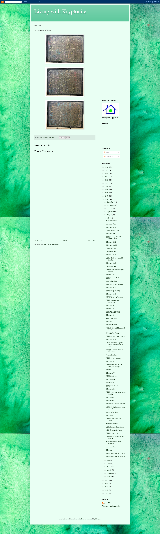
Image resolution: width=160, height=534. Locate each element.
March (109, 470)
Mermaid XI (110, 309)
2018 (107, 193)
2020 (107, 186)
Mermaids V (110, 373)
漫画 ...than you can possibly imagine (116, 393)
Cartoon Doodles (111, 412)
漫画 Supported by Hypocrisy (112, 301)
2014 (107, 484)
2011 (107, 493)
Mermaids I (110, 400)
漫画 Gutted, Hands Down (115, 427)
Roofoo (83, 519)
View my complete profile (111, 506)
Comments (109, 156)
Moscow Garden (111, 324)
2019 (107, 189)
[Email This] (60, 137)
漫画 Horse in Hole (112, 278)
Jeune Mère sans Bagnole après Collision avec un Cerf (114, 344)
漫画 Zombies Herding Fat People (115, 270)
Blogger (97, 519)
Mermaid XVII (111, 255)
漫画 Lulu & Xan (112, 386)
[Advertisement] (64, 221)
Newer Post (39, 240)
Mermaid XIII (111, 294)
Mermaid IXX (111, 242)
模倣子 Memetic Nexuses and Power (114, 351)
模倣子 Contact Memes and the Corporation (115, 329)
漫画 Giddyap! (111, 248)
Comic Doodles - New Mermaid (113, 443)
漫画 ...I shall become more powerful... (115, 408)
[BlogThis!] (62, 137)
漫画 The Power (111, 376)
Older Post (91, 240)
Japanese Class (111, 224)
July (108, 218)
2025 (107, 170)
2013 (107, 487)
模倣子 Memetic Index (114, 430)
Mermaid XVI (111, 263)
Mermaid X (110, 315)
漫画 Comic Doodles (113, 433)
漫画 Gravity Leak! (112, 230)
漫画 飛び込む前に (113, 312)
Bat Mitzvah (110, 382)
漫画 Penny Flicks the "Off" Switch (115, 437)
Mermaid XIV (111, 287)
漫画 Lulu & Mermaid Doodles (114, 259)
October (110, 208)
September (110, 211)
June (108, 460)
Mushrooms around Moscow (115, 404)
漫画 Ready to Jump (113, 290)
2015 (107, 480)
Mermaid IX (110, 321)
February (110, 473)
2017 (107, 196)
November (110, 205)
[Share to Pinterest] (69, 137)
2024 (107, 173)
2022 (107, 180)
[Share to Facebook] (66, 137)
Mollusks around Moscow (114, 284)
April (109, 467)
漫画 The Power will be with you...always (114, 365)
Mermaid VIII (111, 339)
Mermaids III (110, 389)
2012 (107, 490)
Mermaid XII (110, 305)
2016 (107, 199)
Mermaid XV (110, 275)
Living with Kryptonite (60, 11)
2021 (107, 183)
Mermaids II (110, 397)
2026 (107, 167)
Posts (107, 152)
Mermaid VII (110, 361)
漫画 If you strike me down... (113, 419)
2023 (107, 177)
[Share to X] (64, 137)
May (108, 463)
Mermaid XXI (111, 227)
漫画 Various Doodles (113, 358)
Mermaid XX (110, 233)
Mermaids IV (110, 379)
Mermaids (109, 415)
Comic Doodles (111, 221)
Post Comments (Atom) (51, 244)
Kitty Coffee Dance (112, 333)
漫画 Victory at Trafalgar (114, 297)
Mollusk (109, 450)
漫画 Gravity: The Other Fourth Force (114, 238)
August (109, 215)
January (109, 476)
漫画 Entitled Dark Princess (115, 336)
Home (65, 240)
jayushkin (108, 503)
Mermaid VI (110, 370)
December (110, 202)
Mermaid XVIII (111, 245)
